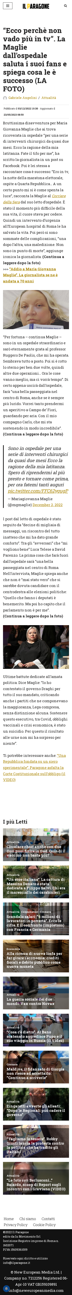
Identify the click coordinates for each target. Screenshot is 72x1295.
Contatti (48, 1218)
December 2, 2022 (48, 504)
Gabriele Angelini (22, 98)
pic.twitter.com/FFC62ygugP (38, 491)
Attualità (48, 98)
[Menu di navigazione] (7, 5)
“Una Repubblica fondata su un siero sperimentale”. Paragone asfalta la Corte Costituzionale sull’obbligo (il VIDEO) (34, 767)
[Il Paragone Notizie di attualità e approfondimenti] (36, 6)
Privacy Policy (15, 1224)
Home (9, 1218)
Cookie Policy (44, 1224)
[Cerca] (65, 5)
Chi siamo (27, 1218)
